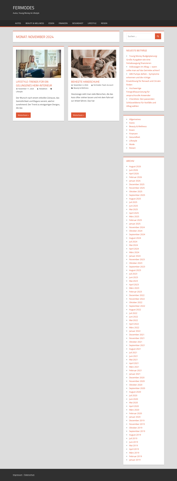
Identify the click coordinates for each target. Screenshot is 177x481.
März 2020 (134, 409)
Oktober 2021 (135, 341)
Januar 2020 (135, 416)
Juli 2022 (133, 313)
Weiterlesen (23, 115)
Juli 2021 (133, 352)
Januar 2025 (135, 223)
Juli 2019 (133, 438)
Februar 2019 (135, 456)
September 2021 (137, 345)
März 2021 (134, 366)
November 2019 (137, 424)
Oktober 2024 (135, 230)
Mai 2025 (133, 209)
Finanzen (63, 23)
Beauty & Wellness (35, 23)
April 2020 (134, 406)
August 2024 (135, 238)
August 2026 (135, 166)
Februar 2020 (135, 413)
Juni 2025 (133, 205)
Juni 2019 (133, 442)
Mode (132, 144)
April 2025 (134, 213)
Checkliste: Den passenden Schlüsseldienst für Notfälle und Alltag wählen (141, 103)
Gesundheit (77, 23)
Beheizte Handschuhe (85, 82)
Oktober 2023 (135, 263)
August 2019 (135, 434)
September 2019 (137, 431)
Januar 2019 (135, 459)
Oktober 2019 (135, 427)
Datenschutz (29, 475)
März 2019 (134, 452)
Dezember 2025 (136, 184)
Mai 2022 (133, 320)
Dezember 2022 (136, 295)
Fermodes (23, 7)
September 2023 (137, 266)
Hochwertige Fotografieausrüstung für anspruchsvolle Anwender (138, 92)
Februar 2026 (135, 177)
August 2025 (135, 198)
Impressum (17, 475)
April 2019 (134, 449)
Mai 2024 (133, 245)
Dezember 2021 (136, 334)
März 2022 (134, 327)
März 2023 (134, 288)
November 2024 (137, 227)
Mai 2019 (133, 445)
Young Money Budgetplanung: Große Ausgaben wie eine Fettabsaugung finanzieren (141, 60)
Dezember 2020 (136, 377)
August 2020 (135, 391)
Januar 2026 (135, 180)
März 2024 (134, 252)
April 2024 (134, 248)
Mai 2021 (133, 359)
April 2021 (134, 363)
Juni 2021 (133, 356)
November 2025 (137, 187)
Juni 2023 (133, 277)
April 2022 (134, 323)
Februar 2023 (135, 291)
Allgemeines (135, 119)
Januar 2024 (135, 256)
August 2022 (135, 309)
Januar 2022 (135, 331)
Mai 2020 (133, 402)
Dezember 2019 (136, 420)
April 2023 (134, 284)
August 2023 (135, 270)
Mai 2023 (133, 281)
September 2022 (137, 306)
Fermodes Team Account (103, 85)
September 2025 (137, 195)
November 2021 (137, 338)
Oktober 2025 (135, 191)
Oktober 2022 (135, 302)
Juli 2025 (133, 202)
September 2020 (137, 388)
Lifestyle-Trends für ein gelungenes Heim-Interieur (34, 83)
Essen (51, 23)
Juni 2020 (133, 399)
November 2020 (137, 381)
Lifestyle (92, 23)
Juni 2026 (133, 170)
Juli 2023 (133, 273)
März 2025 (134, 216)
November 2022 (137, 298)
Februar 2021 (135, 370)
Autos (18, 23)
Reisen (104, 23)
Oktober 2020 (135, 384)
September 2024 (137, 234)
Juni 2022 (133, 316)
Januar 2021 (135, 374)
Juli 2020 (133, 395)
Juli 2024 (133, 241)
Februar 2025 (135, 220)
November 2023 (137, 259)
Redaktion (43, 89)
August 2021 (135, 348)
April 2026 (134, 173)
